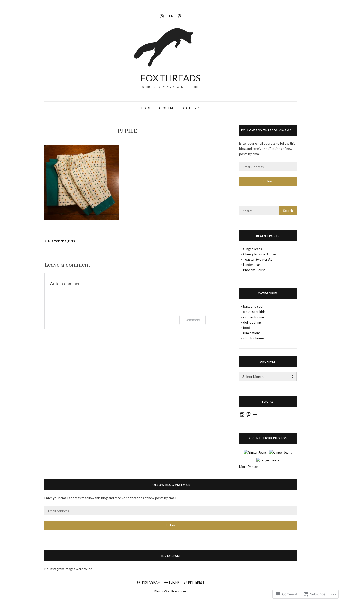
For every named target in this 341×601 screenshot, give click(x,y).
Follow (268, 181)
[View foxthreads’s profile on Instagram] (242, 414)
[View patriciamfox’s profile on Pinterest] (248, 414)
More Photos (248, 467)
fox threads (171, 77)
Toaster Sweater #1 (257, 259)
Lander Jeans (252, 265)
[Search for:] (268, 211)
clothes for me (253, 317)
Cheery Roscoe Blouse (259, 254)
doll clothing (252, 322)
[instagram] (161, 15)
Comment (192, 320)
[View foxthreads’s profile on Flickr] (255, 414)
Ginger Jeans (252, 249)
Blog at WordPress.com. (170, 591)
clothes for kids (254, 312)
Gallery (190, 108)
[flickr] (170, 15)
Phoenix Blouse (254, 270)
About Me (166, 108)
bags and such (253, 306)
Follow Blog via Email (171, 484)
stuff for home (253, 338)
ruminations (251, 333)
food (246, 328)
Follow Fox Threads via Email (267, 130)
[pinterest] (179, 15)
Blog (145, 108)
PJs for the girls (61, 241)
